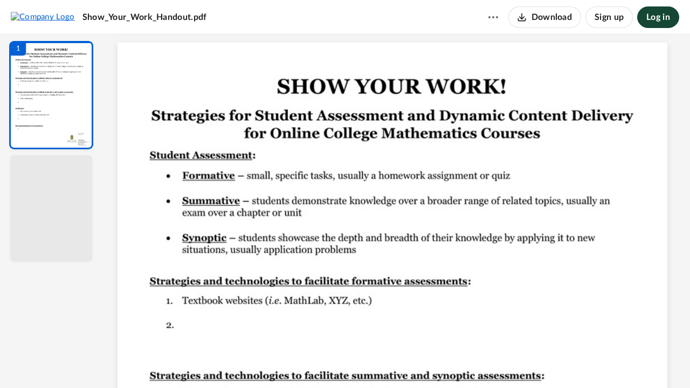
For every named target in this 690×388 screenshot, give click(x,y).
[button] (51, 95)
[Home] (43, 16)
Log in (658, 17)
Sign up (609, 17)
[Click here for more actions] (493, 17)
